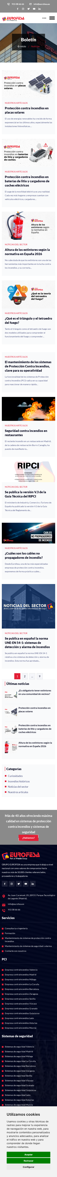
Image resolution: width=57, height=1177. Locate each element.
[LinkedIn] (39, 8)
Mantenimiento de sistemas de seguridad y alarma (28, 946)
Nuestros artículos (18, 792)
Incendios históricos (19, 781)
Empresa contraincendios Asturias (21, 1023)
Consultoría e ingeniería (16, 928)
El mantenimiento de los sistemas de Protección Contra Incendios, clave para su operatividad (28, 366)
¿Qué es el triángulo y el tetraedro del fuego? (28, 320)
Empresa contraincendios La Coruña (22, 984)
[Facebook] (17, 8)
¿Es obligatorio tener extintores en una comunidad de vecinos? (35, 692)
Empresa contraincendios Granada (21, 1008)
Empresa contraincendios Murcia (20, 1028)
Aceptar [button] (28, 1154)
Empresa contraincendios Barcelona (22, 989)
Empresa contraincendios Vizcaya (21, 1003)
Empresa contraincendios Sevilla (20, 998)
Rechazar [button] (28, 1160)
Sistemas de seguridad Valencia (19, 1046)
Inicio (23, 46)
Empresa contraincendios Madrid (20, 974)
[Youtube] (34, 8)
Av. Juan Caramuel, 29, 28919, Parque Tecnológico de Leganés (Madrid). (31, 897)
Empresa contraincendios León (19, 1018)
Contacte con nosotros (15, 951)
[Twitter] (28, 8)
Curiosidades (15, 776)
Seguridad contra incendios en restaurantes (26, 433)
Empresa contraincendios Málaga (20, 979)
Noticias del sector (18, 786)
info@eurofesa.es (42, 4)
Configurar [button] (28, 1167)
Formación (10, 933)
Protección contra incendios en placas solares (27, 110)
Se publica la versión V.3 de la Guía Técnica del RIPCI (25, 494)
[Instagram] (23, 8)
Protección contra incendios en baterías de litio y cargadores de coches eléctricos (27, 181)
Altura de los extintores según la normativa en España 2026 (27, 252)
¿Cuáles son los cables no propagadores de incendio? (24, 555)
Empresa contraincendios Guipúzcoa (22, 1013)
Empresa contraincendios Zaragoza (21, 994)
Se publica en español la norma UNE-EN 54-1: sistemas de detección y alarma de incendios (27, 643)
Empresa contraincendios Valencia (21, 969)
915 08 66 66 (18, 4)
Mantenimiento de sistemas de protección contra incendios (28, 940)
